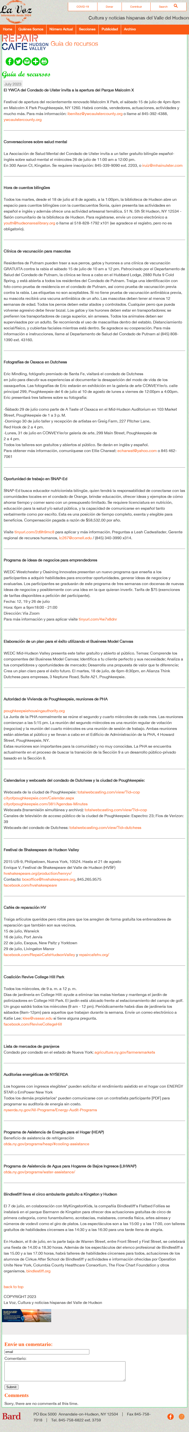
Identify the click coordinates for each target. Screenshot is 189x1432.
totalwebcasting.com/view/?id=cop (109, 792)
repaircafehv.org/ (94, 954)
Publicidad (110, 29)
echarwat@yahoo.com (137, 450)
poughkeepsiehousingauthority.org (34, 710)
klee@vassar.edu (37, 1018)
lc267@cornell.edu (75, 537)
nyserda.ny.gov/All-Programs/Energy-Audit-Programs (50, 1109)
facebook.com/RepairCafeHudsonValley (39, 954)
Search (163, 6)
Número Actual (61, 29)
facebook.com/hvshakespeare (30, 885)
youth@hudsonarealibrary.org (29, 222)
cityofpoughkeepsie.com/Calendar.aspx (39, 797)
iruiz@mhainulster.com (162, 165)
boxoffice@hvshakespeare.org (48, 879)
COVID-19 (83, 6)
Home (7, 29)
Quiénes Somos (30, 29)
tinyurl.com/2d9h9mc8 (34, 531)
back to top (13, 1286)
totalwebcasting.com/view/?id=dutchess (105, 827)
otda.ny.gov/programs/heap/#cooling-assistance (47, 1143)
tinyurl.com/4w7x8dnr (98, 619)
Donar (109, 6)
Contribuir (136, 6)
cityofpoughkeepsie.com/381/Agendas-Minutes (46, 803)
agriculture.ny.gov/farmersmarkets (124, 1052)
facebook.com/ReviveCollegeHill (33, 1024)
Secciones (87, 29)
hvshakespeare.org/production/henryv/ (38, 873)
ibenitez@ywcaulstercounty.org (95, 113)
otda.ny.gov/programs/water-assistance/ (39, 1171)
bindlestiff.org (38, 1270)
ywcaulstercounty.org (23, 119)
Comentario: (15, 1358)
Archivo (130, 29)
